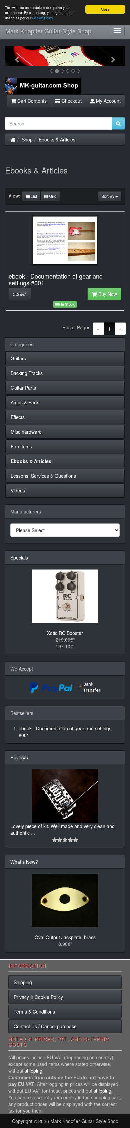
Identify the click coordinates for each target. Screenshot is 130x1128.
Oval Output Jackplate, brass (65, 937)
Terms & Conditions (34, 1011)
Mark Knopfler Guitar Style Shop (48, 30)
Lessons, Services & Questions (43, 475)
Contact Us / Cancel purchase (45, 1026)
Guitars (18, 358)
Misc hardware (26, 431)
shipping (33, 1070)
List (33, 196)
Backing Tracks (27, 373)
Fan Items (21, 446)
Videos (18, 490)
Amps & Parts (25, 402)
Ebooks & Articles (57, 139)
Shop (27, 139)
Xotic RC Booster (65, 633)
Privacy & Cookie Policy (38, 997)
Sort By (108, 196)
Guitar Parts (23, 387)
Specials (19, 557)
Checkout (71, 100)
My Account (108, 100)
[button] (14, 56)
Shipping (23, 982)
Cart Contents (31, 100)
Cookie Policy (42, 17)
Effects (18, 417)
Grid (52, 196)
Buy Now (107, 294)
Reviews (19, 757)
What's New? (24, 861)
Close (105, 9)
